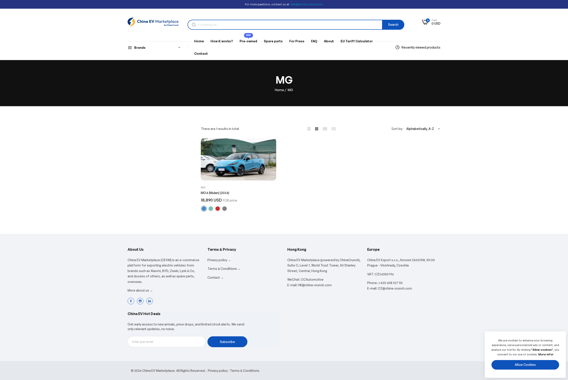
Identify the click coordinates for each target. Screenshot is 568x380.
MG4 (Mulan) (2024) (215, 193)
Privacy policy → (219, 260)
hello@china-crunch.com (306, 4)
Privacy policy (218, 370)
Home (279, 90)
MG (203, 187)
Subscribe (227, 342)
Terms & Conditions (244, 370)
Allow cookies (525, 364)
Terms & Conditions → (224, 268)
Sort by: (397, 129)
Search (393, 24)
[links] (132, 301)
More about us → (140, 290)
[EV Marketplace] (153, 22)
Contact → (215, 277)
